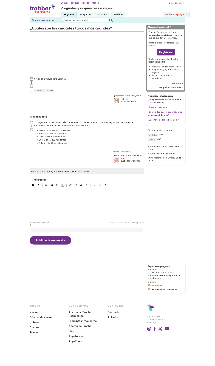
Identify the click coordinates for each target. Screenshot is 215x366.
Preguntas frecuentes (83, 321)
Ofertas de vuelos (41, 317)
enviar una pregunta (176, 14)
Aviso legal (152, 322)
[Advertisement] (87, 54)
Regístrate (166, 52)
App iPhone (76, 341)
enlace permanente (121, 152)
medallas (118, 14)
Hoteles (75, 3)
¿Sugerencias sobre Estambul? (163, 120)
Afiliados (113, 317)
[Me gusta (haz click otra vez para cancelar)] (31, 79)
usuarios (102, 14)
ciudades (40, 90)
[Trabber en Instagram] (149, 330)
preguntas (69, 14)
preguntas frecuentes (171, 87)
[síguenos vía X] (160, 330)
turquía (50, 90)
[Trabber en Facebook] (154, 330)
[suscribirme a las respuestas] (149, 285)
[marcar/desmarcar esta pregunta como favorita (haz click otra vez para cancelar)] (31, 91)
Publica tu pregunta (42, 20)
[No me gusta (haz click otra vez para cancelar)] (31, 86)
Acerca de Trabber (81, 326)
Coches (85, 3)
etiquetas (85, 14)
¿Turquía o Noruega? (158, 107)
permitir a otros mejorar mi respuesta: (127, 222)
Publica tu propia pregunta (44, 171)
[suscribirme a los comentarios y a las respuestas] (149, 289)
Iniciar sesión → (176, 3)
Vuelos (64, 3)
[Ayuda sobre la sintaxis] (106, 185)
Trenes (95, 3)
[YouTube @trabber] (167, 330)
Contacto (113, 312)
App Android (76, 336)
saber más (177, 83)
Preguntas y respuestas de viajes (86, 8)
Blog (71, 331)
